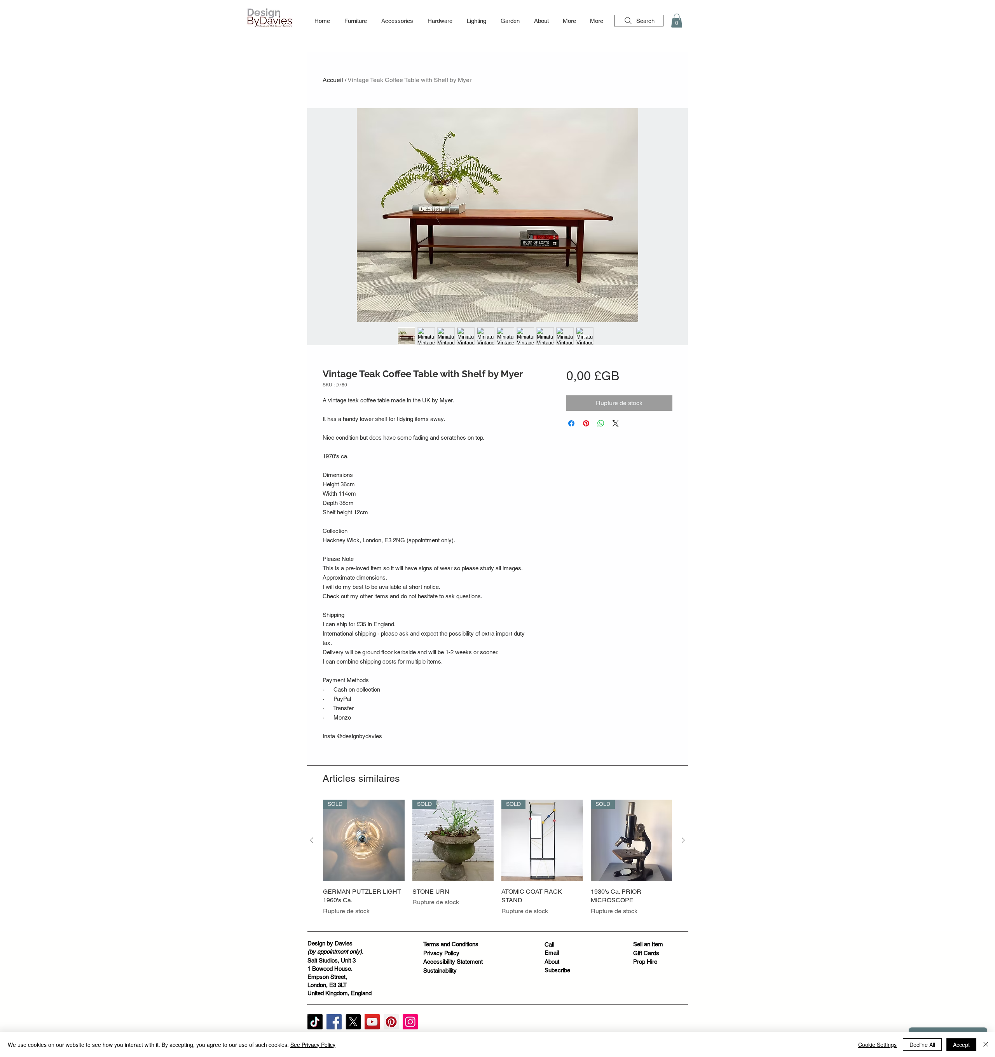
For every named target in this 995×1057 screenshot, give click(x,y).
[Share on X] (615, 423)
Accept (961, 1044)
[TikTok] (315, 1021)
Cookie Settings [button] (877, 1044)
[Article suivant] (683, 840)
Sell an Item (648, 944)
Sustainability (440, 970)
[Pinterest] (391, 1021)
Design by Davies (330, 943)
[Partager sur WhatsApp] (601, 423)
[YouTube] (372, 1021)
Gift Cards (646, 953)
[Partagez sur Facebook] (571, 423)
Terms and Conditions (450, 944)
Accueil (333, 80)
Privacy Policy (441, 953)
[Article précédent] (311, 840)
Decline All (922, 1044)
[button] (355, 21)
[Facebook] (334, 1021)
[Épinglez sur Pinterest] (586, 423)
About (552, 961)
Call (549, 944)
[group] (497, 862)
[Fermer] (985, 1044)
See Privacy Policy (312, 1044)
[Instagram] (410, 1021)
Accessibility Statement (453, 961)
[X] (353, 1021)
